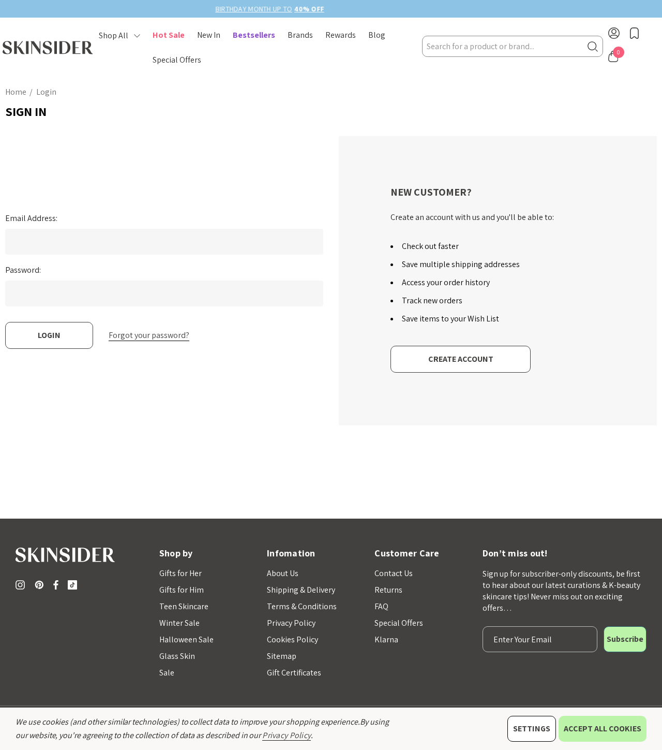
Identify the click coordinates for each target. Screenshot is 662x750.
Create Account (460, 359)
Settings (531, 728)
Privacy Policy (286, 735)
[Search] (592, 46)
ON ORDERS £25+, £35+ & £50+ (405, 8)
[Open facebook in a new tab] (56, 585)
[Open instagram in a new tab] (22, 585)
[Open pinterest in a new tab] (41, 585)
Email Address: (31, 218)
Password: (23, 270)
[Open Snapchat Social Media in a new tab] (74, 585)
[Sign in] (614, 35)
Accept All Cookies (602, 728)
